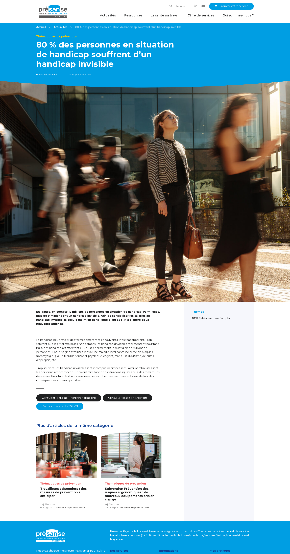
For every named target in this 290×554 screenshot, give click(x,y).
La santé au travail (165, 15)
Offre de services (201, 15)
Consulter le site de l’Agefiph (127, 397)
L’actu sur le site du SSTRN (60, 406)
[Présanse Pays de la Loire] (53, 11)
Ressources (133, 15)
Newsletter (183, 6)
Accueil (41, 27)
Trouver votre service (233, 6)
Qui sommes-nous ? (238, 15)
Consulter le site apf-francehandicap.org (69, 397)
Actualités (108, 15)
